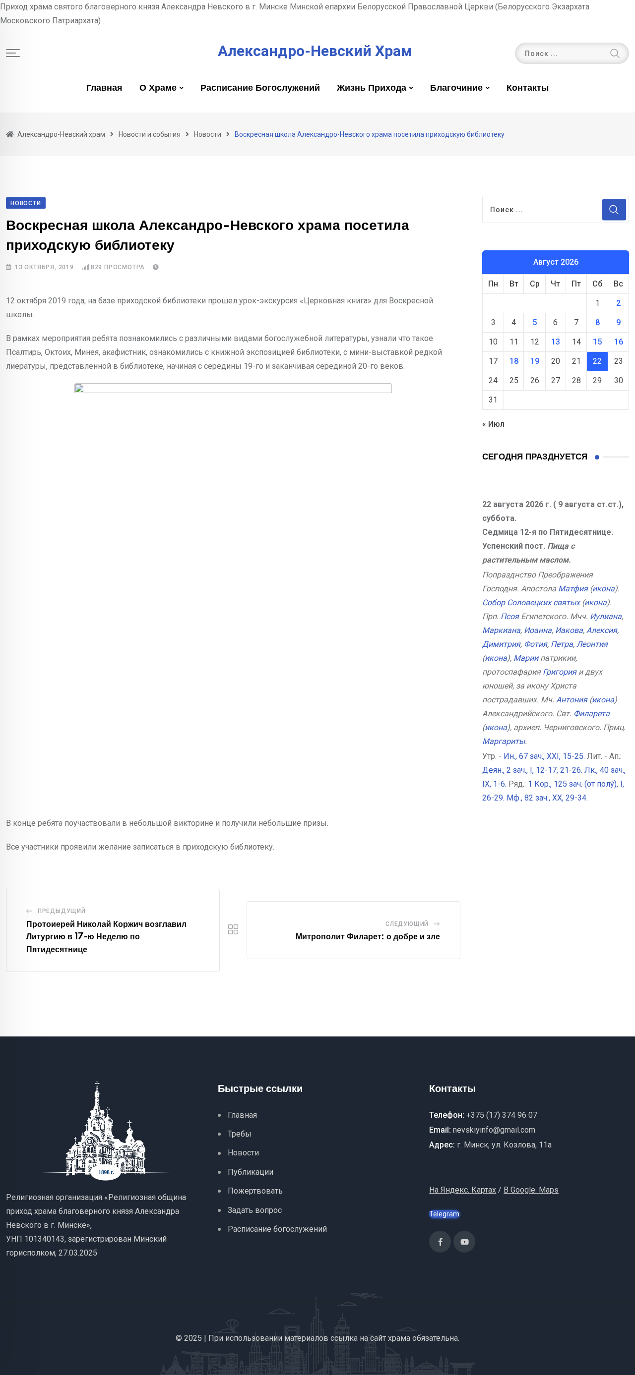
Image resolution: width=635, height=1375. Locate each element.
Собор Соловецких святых (531, 602)
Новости (243, 1152)
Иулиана (606, 616)
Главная (104, 88)
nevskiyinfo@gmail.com (494, 1130)
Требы (240, 1134)
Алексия (601, 630)
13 (555, 341)
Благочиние (456, 88)
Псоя (510, 616)
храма (399, 1338)
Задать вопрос (255, 1210)
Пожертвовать (255, 1191)
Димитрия (501, 644)
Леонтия (592, 644)
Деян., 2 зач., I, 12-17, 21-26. (532, 770)
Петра (562, 644)
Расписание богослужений (260, 88)
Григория (559, 672)
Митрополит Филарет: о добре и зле (368, 936)
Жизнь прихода (371, 88)
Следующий (407, 923)
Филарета (591, 713)
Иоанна (538, 630)
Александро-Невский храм (315, 51)
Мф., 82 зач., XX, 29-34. (547, 797)
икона (603, 588)
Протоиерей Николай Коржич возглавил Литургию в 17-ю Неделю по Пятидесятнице (106, 937)
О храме (158, 88)
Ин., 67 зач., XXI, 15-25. (544, 756)
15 (597, 341)
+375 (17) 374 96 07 (501, 1115)
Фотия (535, 644)
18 (513, 361)
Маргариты (503, 741)
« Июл (493, 424)
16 (618, 341)
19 (534, 361)
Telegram (444, 1214)
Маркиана (501, 630)
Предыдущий (62, 911)
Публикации (250, 1172)
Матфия (573, 588)
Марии (525, 658)
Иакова (569, 630)
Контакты (528, 88)
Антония (571, 699)
